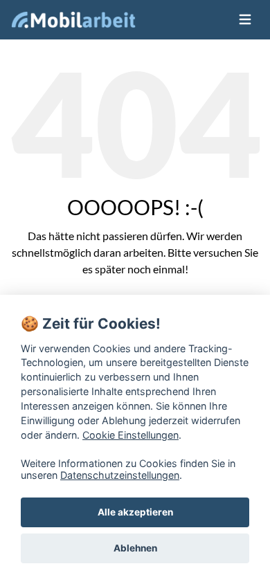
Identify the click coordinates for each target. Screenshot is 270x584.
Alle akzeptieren (135, 512)
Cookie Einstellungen (130, 435)
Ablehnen (135, 548)
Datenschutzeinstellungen (119, 475)
